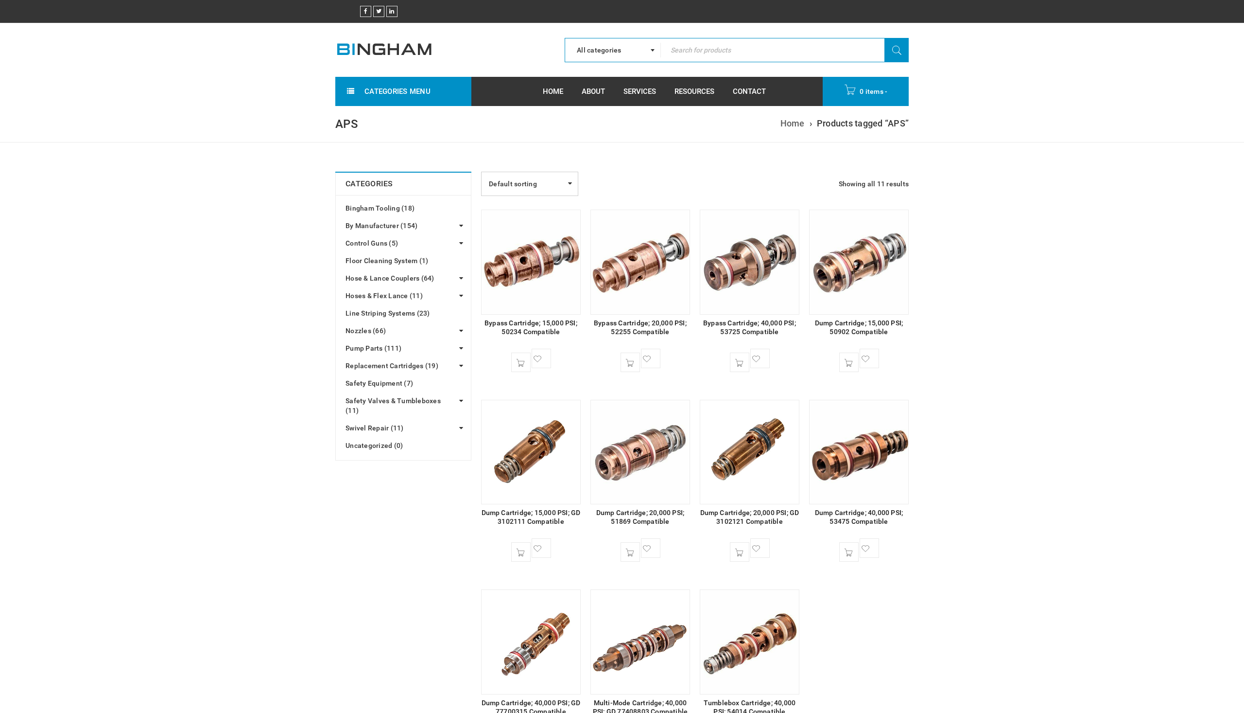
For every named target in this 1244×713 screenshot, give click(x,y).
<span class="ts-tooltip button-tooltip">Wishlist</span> (541, 358)
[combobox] (613, 50)
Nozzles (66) (366, 331)
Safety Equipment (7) (379, 383)
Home (792, 123)
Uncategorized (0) (374, 445)
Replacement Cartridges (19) (392, 366)
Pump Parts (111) (373, 348)
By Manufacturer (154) (381, 226)
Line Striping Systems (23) (388, 313)
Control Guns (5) (372, 243)
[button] (521, 362)
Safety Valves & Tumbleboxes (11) (393, 405)
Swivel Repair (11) (375, 428)
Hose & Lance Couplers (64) (390, 278)
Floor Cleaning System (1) (387, 261)
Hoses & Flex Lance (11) (384, 296)
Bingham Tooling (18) (380, 208)
